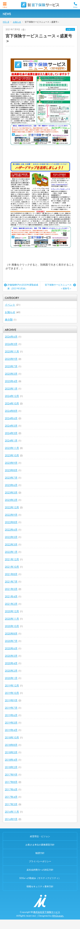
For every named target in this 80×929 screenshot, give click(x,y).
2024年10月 (12, 403)
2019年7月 (11, 707)
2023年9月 (11, 462)
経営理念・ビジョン (40, 836)
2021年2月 (11, 604)
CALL (75, 7)
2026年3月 (11, 344)
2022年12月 (12, 507)
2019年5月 (11, 722)
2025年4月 (11, 381)
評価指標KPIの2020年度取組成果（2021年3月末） (22, 286)
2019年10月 (12, 693)
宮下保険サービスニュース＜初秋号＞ (58, 286)
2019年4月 (11, 730)
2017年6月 (11, 789)
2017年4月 (11, 797)
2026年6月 (11, 336)
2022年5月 (11, 537)
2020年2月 (11, 670)
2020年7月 (11, 641)
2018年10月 (12, 737)
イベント (10, 304)
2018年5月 (11, 752)
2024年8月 (11, 411)
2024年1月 (11, 440)
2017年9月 (11, 774)
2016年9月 (11, 819)
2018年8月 (11, 745)
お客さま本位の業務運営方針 (40, 844)
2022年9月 (11, 514)
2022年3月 (11, 544)
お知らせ (70, 29)
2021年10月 (12, 566)
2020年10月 (12, 626)
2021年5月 (11, 589)
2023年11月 (12, 448)
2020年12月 (12, 611)
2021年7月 (11, 581)
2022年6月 (11, 529)
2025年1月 (11, 388)
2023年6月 (11, 485)
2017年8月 (11, 782)
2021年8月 (11, 574)
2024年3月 (11, 433)
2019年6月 (11, 715)
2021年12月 (12, 559)
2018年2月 (11, 767)
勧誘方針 (40, 853)
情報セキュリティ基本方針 (40, 886)
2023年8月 (11, 470)
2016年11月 (12, 811)
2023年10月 (12, 455)
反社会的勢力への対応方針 (40, 869)
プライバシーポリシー (40, 861)
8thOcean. (58, 915)
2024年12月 (12, 396)
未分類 (9, 319)
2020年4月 (11, 663)
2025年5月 (11, 373)
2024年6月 (11, 418)
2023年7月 (11, 477)
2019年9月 (11, 700)
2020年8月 (11, 633)
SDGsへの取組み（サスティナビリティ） (40, 878)
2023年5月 (11, 492)
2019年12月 (12, 685)
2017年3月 (11, 804)
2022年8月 (11, 522)
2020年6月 (11, 648)
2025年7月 (11, 366)
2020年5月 (11, 656)
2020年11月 (12, 618)
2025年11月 (12, 351)
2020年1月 (11, 678)
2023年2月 (11, 500)
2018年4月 (11, 759)
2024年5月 (11, 425)
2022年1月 (11, 552)
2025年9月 (11, 359)
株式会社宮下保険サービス (46, 912)
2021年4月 (11, 596)
